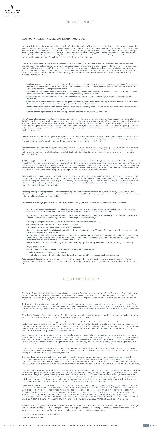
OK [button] (146, 425)
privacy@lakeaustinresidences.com (95, 170)
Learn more (113, 425)
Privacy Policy (99, 410)
